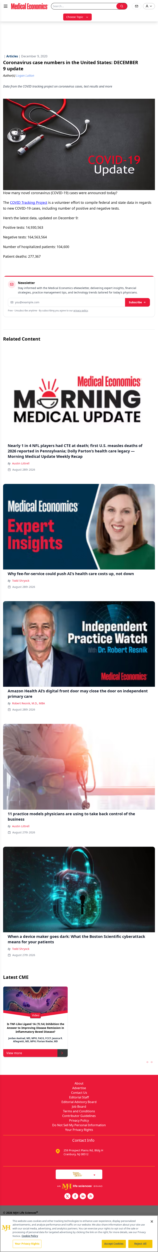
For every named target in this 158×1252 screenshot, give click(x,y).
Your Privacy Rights (79, 1130)
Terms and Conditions (79, 1111)
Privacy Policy (79, 1120)
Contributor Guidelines (79, 1116)
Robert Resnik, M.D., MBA (28, 703)
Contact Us (79, 1093)
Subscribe (135, 302)
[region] (79, 1233)
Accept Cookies (114, 1243)
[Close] (152, 1221)
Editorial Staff (79, 1097)
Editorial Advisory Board (79, 1102)
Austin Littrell (20, 463)
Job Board (79, 1106)
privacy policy (80, 310)
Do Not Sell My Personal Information (79, 1125)
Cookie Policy (30, 1236)
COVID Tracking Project (28, 202)
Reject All (140, 1243)
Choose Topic (74, 17)
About (79, 1083)
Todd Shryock (20, 580)
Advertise (79, 1088)
